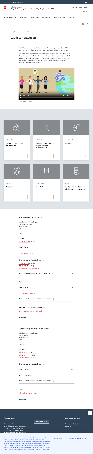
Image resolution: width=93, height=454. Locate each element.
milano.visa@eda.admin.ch (28, 393)
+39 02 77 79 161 (24, 353)
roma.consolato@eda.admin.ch (29, 268)
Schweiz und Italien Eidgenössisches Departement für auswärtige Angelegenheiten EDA (32, 8)
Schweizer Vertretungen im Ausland (74, 425)
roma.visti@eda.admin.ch (27, 293)
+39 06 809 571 (24, 242)
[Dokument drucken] (83, 24)
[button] (9, 17)
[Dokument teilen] (88, 24)
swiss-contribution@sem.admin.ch (30, 311)
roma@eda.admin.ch (26, 253)
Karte (20, 233)
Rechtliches (45, 449)
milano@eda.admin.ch (26, 357)
